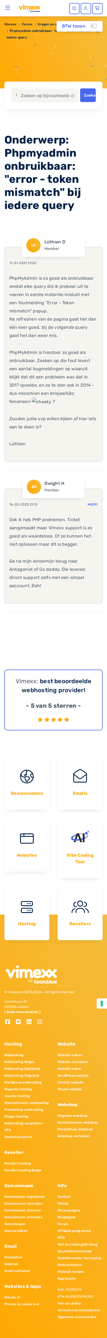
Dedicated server (18, 1137)
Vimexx (10, 24)
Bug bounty (67, 1278)
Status (63, 1203)
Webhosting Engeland (21, 1075)
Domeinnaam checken (22, 1210)
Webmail (11, 1264)
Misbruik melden (71, 1272)
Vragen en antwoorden (56, 24)
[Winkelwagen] (97, 8)
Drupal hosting (16, 1116)
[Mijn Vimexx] (86, 8)
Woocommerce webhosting (26, 1103)
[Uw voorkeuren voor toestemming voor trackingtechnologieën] (102, 1003)
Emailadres (13, 1257)
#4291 (93, 504)
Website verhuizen (73, 1062)
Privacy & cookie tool (21, 1304)
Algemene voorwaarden (77, 1317)
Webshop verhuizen (73, 1136)
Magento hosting (18, 1089)
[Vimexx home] (29, 8)
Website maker (70, 1069)
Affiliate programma (74, 1231)
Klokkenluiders (69, 1265)
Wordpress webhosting (22, 1082)
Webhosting (13, 1055)
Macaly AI (12, 1297)
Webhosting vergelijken (23, 1123)
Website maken (70, 1055)
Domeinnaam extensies (23, 1217)
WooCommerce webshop (78, 1122)
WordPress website (73, 1075)
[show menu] (8, 7)
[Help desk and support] (74, 8)
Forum (27, 24)
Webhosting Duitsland (22, 1069)
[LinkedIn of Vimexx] (31, 1022)
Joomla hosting (17, 1096)
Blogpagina (66, 1217)
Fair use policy (69, 1303)
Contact (64, 1197)
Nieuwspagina (69, 1210)
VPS (7, 1130)
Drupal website (70, 1089)
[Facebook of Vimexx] (9, 1022)
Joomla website (70, 1082)
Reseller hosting (17, 1163)
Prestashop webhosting (23, 1110)
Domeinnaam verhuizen (23, 1203)
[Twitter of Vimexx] (20, 1022)
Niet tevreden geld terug (77, 1244)
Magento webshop (73, 1116)
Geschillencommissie (75, 1251)
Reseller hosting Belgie (23, 1170)
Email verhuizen (17, 1271)
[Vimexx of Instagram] (41, 1022)
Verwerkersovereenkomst (79, 1310)
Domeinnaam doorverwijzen (15, 1227)
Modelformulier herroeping (79, 1258)
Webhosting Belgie (19, 1062)
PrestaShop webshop (75, 1129)
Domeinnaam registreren (24, 1197)
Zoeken (89, 95)
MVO (61, 1238)
